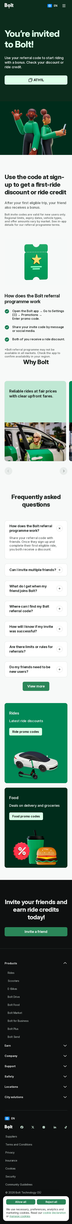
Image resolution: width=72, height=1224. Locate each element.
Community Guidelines (18, 1184)
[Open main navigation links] (63, 5)
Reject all (51, 1201)
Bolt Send (14, 1036)
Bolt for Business (18, 1020)
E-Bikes (12, 988)
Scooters (13, 980)
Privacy (10, 1152)
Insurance (11, 1160)
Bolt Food (14, 1004)
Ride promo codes (25, 732)
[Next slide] (63, 471)
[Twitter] (33, 1127)
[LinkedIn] (55, 1127)
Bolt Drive (14, 996)
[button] (59, 528)
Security (10, 1176)
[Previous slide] (8, 471)
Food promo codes (26, 816)
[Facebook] (22, 1127)
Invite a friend (36, 932)
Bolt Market (15, 1012)
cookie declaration (54, 1212)
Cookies (10, 1168)
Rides (11, 972)
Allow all (20, 1201)
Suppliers (11, 1136)
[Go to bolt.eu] (9, 5)
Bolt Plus (13, 1028)
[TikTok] (66, 1127)
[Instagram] (44, 1127)
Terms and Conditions (18, 1144)
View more (36, 686)
